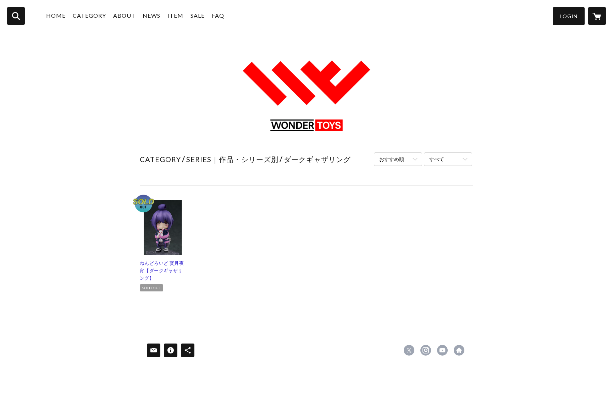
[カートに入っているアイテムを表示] (597, 16)
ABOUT (124, 15)
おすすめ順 (391, 159)
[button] (569, 16)
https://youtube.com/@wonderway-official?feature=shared (442, 350)
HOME (56, 15)
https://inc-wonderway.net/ (459, 350)
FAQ (218, 15)
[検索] (16, 16)
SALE (197, 15)
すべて (436, 159)
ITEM (175, 15)
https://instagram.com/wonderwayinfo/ (425, 350)
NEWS (151, 15)
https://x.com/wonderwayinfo (409, 350)
